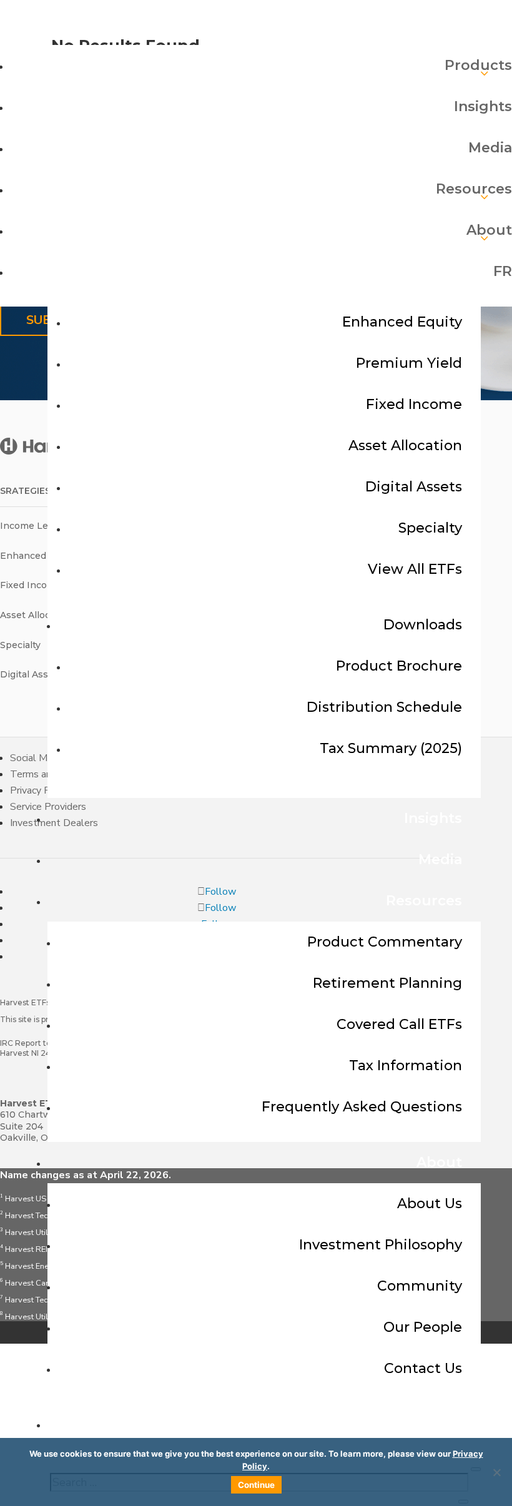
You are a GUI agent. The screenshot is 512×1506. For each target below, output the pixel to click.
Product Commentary (384, 941)
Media (440, 859)
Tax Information (405, 1065)
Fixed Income (414, 404)
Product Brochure (399, 665)
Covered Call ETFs (399, 1024)
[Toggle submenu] (261, 63)
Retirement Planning (387, 983)
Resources (424, 900)
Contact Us (423, 1368)
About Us (429, 1203)
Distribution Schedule (384, 707)
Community (419, 1285)
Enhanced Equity (402, 321)
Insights (433, 818)
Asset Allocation (405, 445)
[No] (496, 1472)
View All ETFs (415, 569)
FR (452, 1423)
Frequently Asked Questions (362, 1106)
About (439, 1162)
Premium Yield (409, 363)
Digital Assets (413, 486)
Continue (256, 1485)
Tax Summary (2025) (391, 748)
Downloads (422, 624)
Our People (422, 1327)
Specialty (430, 527)
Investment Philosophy (380, 1244)
